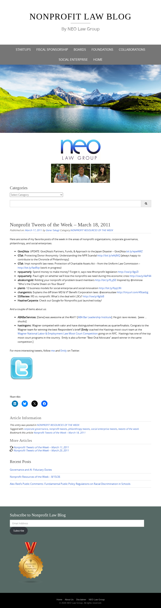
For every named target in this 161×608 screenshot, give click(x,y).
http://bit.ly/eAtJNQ (108, 255)
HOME (97, 59)
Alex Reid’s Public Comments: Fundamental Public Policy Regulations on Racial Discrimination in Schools (70, 484)
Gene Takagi (52, 230)
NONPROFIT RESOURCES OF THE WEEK (91, 230)
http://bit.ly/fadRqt (29, 267)
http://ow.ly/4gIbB (93, 296)
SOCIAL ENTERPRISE (73, 59)
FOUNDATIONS (102, 49)
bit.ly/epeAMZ (134, 251)
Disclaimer (81, 599)
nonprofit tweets (58, 428)
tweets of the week (128, 428)
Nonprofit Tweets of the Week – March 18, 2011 (59, 432)
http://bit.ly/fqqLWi (110, 288)
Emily (63, 350)
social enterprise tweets (104, 428)
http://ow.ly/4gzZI (128, 272)
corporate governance (36, 428)
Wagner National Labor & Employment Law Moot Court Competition (58, 333)
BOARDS (80, 49)
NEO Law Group (97, 599)
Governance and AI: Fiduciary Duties (31, 469)
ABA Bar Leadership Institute (94, 317)
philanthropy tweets (79, 428)
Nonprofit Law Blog (80, 16)
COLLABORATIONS (132, 49)
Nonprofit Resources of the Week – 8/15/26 (35, 477)
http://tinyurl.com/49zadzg (132, 292)
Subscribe (18, 530)
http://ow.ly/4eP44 (140, 276)
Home (59, 599)
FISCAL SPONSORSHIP (52, 49)
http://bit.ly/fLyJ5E (105, 280)
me (53, 350)
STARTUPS (23, 49)
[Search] (146, 203)
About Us (69, 599)
